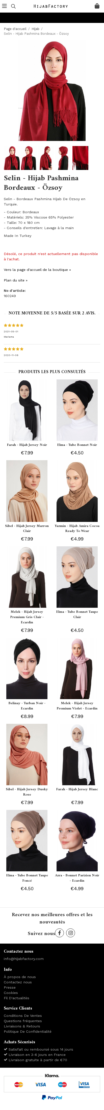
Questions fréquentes (23, 1021)
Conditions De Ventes (23, 1016)
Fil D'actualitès (16, 998)
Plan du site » (16, 280)
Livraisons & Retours (22, 1026)
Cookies (11, 993)
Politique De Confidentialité (27, 1031)
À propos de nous (20, 977)
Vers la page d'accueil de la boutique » (37, 270)
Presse (10, 987)
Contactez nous (18, 982)
